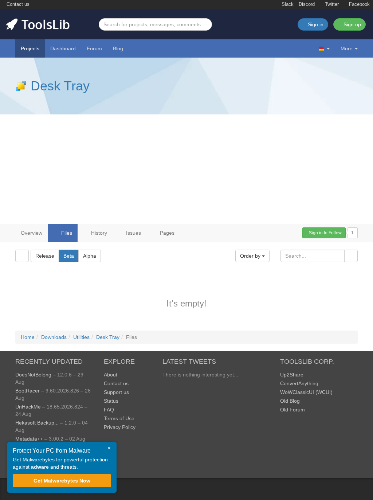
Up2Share (291, 375)
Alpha (89, 256)
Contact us (17, 4)
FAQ (109, 410)
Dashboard (63, 48)
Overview (31, 233)
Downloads (54, 337)
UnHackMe (28, 407)
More (347, 48)
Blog (118, 48)
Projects (30, 48)
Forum (94, 48)
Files (66, 233)
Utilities (81, 337)
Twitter (331, 4)
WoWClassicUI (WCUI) (306, 392)
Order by (251, 256)
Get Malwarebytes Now (62, 481)
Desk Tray (60, 85)
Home (28, 337)
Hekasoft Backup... (37, 423)
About (110, 375)
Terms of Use (119, 418)
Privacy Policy (120, 427)
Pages (166, 233)
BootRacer (27, 391)
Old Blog (290, 401)
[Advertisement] (186, 169)
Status (111, 401)
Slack (287, 4)
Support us (116, 392)
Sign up (351, 24)
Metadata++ (29, 439)
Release (44, 256)
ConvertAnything (299, 383)
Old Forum (292, 410)
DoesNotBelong (33, 375)
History (98, 233)
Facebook (359, 4)
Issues (133, 233)
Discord (307, 4)
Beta (68, 256)
